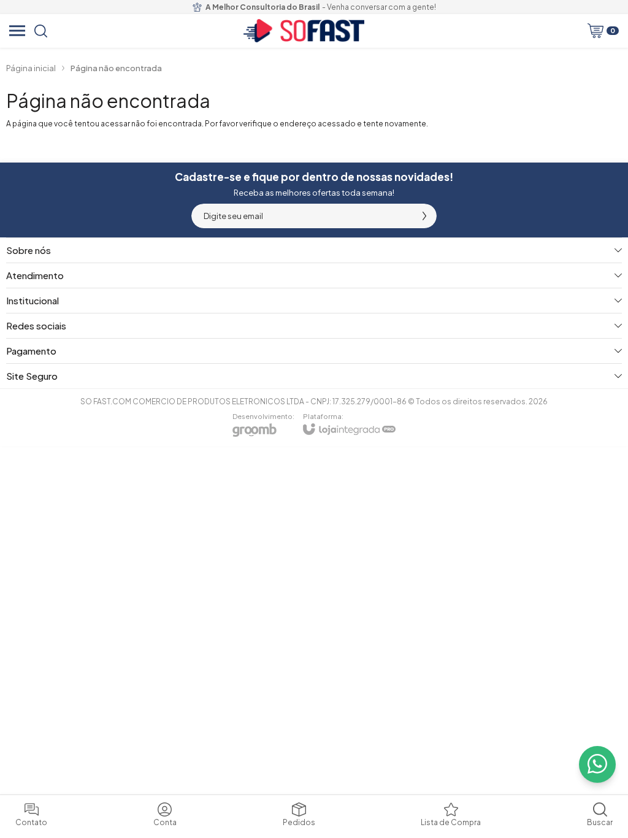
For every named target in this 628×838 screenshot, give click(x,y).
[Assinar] (424, 216)
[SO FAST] (303, 30)
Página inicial (31, 68)
